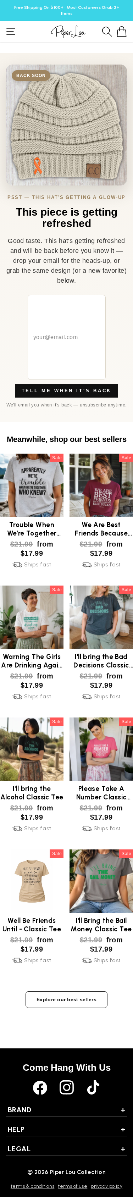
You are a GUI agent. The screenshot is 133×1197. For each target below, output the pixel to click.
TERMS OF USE (72, 1186)
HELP (66, 1129)
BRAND (66, 1109)
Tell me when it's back (67, 390)
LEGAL (66, 1149)
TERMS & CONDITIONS (32, 1186)
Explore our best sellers (66, 999)
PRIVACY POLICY (106, 1186)
